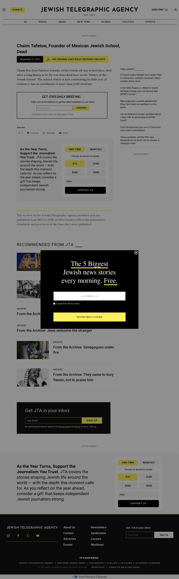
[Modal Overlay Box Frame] (89, 289)
